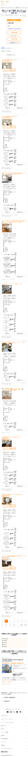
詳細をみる (7, 108)
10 (14, 625)
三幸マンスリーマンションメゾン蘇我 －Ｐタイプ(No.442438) (12, 284)
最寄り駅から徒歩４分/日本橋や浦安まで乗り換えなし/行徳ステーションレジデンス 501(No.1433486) (13, 173)
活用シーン (3, 728)
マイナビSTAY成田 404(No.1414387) (9, 59)
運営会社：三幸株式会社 (6, 336)
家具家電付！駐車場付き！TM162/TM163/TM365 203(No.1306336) (12, 495)
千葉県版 (7, 1)
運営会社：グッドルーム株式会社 (8, 279)
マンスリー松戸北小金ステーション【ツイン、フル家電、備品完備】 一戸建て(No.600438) (14, 342)
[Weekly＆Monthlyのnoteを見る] (20, 712)
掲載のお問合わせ (4, 751)
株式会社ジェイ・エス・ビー (11, 684)
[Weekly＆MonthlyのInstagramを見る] (11, 712)
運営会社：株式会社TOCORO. (7, 550)
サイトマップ (3, 742)
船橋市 (5, 640)
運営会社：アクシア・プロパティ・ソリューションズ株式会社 (14, 382)
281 (22, 625)
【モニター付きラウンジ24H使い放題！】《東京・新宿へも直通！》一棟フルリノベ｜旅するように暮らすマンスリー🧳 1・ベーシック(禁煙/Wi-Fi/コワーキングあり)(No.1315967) (14, 222)
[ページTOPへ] (26, 755)
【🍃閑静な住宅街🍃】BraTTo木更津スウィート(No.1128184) (12, 437)
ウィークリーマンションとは (7, 722)
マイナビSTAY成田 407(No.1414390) (9, 116)
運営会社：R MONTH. (6, 432)
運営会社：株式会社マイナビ (7, 110)
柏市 (5, 644)
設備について (3, 725)
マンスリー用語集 (4, 732)
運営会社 (3, 735)
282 (25, 625)
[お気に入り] (10, 61)
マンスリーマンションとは (6, 719)
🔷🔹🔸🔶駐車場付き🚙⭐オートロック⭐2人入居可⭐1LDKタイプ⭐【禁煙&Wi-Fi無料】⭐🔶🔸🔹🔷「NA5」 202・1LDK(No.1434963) (13, 389)
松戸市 (5, 642)
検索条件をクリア (14, 42)
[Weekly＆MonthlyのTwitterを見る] (14, 712)
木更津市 (6, 638)
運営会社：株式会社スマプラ (7, 615)
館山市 (5, 646)
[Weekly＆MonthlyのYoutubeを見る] (17, 712)
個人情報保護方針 (4, 738)
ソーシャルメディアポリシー (7, 748)
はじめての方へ (4, 715)
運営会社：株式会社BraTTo (7, 488)
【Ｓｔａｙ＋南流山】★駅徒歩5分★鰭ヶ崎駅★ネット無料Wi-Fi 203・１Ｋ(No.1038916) (13, 556)
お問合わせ (21, 108)
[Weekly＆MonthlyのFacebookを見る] (7, 712)
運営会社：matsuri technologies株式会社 (10, 214)
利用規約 (3, 745)
